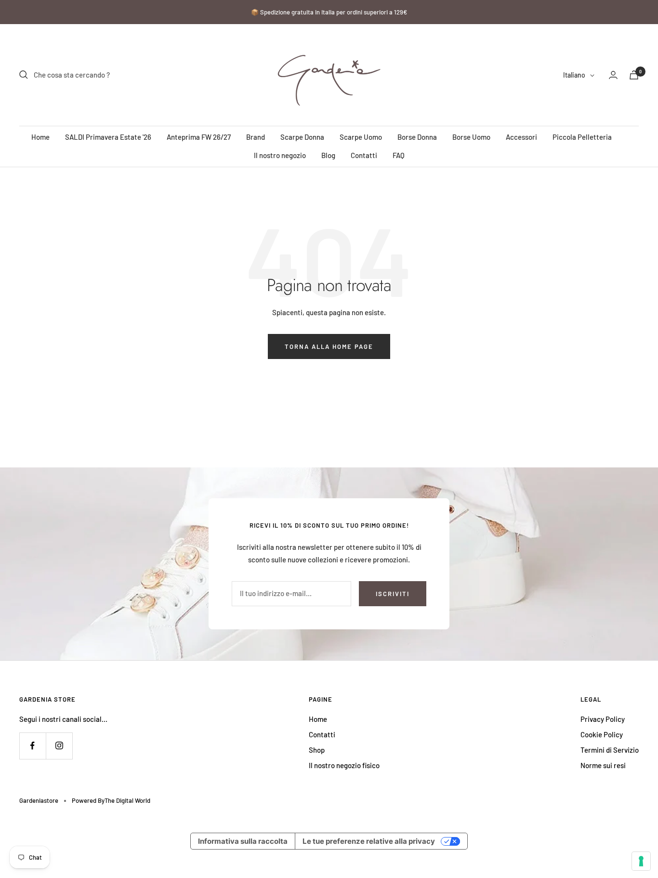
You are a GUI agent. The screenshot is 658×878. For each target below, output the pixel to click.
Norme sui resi (603, 765)
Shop (317, 749)
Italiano (574, 75)
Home (40, 137)
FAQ (399, 155)
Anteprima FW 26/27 (199, 137)
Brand (255, 137)
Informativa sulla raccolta (243, 841)
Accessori (521, 137)
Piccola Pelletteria (582, 137)
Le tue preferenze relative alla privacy (369, 841)
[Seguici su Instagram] (59, 745)
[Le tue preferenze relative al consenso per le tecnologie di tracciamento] (641, 861)
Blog (328, 155)
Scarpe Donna (302, 137)
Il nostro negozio (280, 155)
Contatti (364, 155)
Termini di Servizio (609, 749)
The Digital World (127, 800)
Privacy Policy (602, 719)
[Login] (613, 75)
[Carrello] (634, 75)
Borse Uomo (471, 137)
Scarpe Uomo (361, 137)
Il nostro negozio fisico (344, 765)
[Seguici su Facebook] (32, 745)
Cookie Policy (601, 734)
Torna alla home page (329, 346)
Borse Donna (417, 137)
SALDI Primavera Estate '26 (108, 137)
